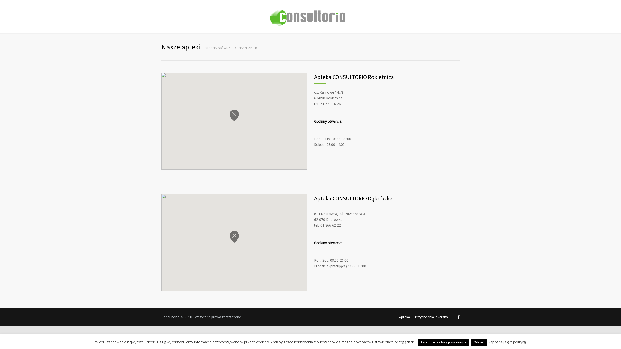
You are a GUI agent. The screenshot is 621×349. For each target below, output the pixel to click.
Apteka (404, 317)
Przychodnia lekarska (431, 317)
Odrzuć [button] (479, 342)
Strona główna (217, 48)
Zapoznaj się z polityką (507, 342)
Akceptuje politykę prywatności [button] (443, 342)
